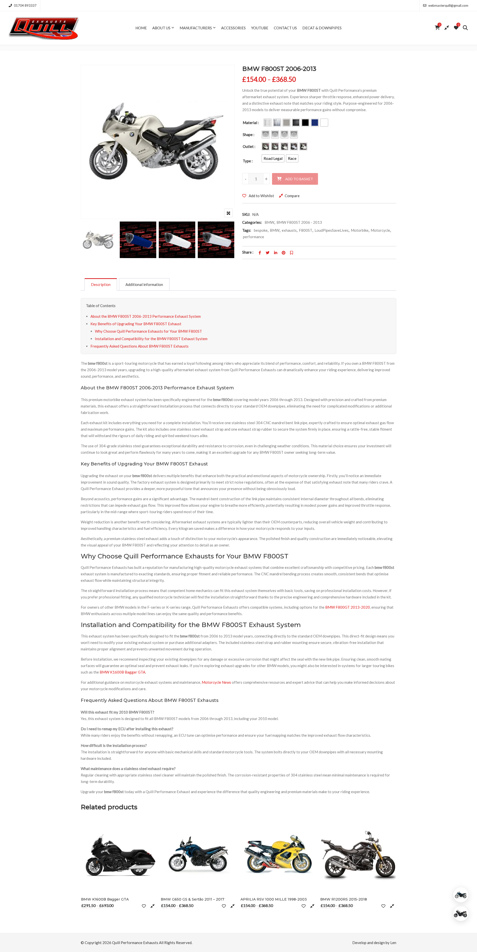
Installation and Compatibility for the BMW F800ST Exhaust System (151, 338)
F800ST (305, 230)
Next (224, 240)
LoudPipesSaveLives (332, 230)
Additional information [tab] (144, 284)
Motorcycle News (216, 682)
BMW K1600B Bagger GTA (122, 672)
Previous (91, 240)
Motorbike (359, 230)
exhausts (289, 230)
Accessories (233, 28)
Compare (292, 195)
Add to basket (299, 179)
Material (250, 122)
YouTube (259, 28)
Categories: (252, 222)
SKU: (246, 214)
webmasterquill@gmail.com (448, 5)
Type (247, 161)
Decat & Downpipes (322, 28)
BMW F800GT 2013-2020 (347, 607)
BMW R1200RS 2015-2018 (343, 899)
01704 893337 (25, 5)
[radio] (267, 122)
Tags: (246, 230)
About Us (161, 28)
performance (253, 236)
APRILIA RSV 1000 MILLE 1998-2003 (273, 899)
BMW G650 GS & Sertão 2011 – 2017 (192, 899)
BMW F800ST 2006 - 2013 (299, 222)
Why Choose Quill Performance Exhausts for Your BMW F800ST (148, 331)
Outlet (248, 146)
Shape (248, 134)
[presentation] (84, 872)
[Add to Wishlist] (144, 905)
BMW (269, 222)
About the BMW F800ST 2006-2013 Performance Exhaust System (145, 316)
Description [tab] (101, 284)
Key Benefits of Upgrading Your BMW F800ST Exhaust (135, 323)
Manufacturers (196, 28)
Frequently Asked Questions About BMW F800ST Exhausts (139, 346)
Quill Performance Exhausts (135, 942)
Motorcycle (380, 230)
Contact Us (285, 28)
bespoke (261, 230)
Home (141, 28)
